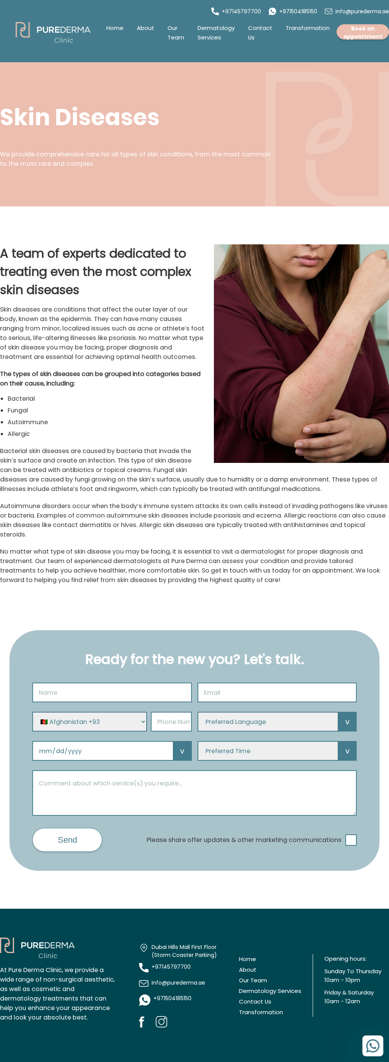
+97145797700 (241, 11)
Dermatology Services (270, 991)
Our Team (253, 980)
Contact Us (255, 1001)
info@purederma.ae (362, 11)
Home (114, 28)
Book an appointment (363, 32)
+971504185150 (298, 11)
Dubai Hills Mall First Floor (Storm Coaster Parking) (184, 951)
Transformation (308, 28)
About (145, 28)
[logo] (53, 32)
